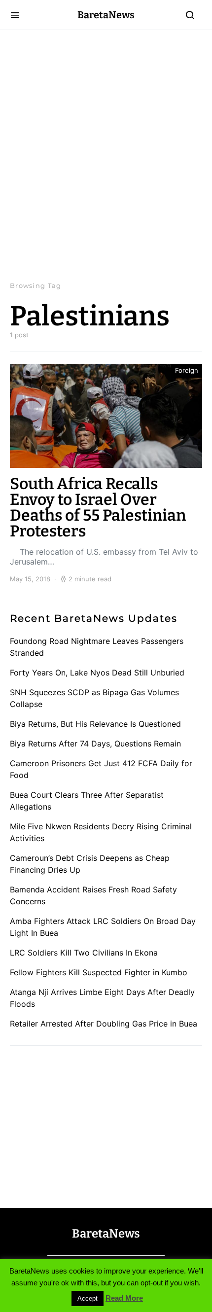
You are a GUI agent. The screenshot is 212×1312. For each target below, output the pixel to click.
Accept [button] (87, 1298)
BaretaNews (106, 15)
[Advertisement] (106, 155)
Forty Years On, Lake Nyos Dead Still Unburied (97, 672)
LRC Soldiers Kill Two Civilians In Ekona (84, 952)
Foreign (186, 370)
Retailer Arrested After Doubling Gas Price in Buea (103, 1023)
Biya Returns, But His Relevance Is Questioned (95, 724)
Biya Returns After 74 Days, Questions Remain (95, 743)
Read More (124, 1298)
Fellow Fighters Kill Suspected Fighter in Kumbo (98, 972)
